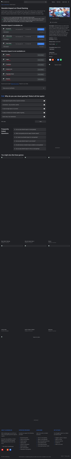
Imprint (62, 456)
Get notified (40, 55)
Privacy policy (67, 456)
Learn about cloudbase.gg (7, 446)
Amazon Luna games (24, 444)
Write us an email (59, 444)
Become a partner (59, 441)
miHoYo (55, 38)
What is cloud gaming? (42, 439)
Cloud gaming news (42, 442)
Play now (41, 29)
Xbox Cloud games (24, 447)
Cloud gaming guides (42, 444)
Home (2, 4)
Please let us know (15, 83)
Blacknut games (23, 446)
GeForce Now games (24, 439)
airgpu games (23, 442)
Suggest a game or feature (61, 437)
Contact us (57, 442)
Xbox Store (52, 49)
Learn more (64, 1)
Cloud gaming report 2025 (43, 446)
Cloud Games (6, 4)
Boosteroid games (24, 437)
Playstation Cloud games (25, 449)
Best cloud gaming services (43, 441)
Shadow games (23, 441)
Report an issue (58, 439)
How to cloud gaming (42, 437)
